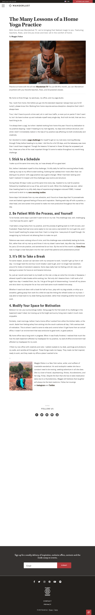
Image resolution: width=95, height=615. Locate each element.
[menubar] (67, 1)
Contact (47, 601)
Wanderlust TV (42, 86)
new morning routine (37, 192)
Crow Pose (80, 246)
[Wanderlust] (19, 5)
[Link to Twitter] (39, 582)
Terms (56, 610)
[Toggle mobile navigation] (3, 6)
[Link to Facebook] (34, 582)
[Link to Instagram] (44, 582)
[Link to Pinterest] (50, 582)
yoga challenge (34, 140)
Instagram (41, 385)
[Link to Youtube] (55, 582)
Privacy (47, 604)
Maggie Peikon (17, 36)
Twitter (52, 385)
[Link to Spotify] (60, 582)
